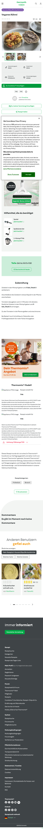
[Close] (39, 118)
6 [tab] (29, 604)
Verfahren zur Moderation (14, 740)
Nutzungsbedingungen (13, 733)
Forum (7, 684)
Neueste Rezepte (11, 657)
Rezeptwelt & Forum (12, 687)
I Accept (28, 174)
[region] (21, 148)
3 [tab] (20, 604)
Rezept (7, 647)
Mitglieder (8, 694)
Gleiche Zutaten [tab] (22, 557)
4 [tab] (23, 604)
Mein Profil (18, 666)
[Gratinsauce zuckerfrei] (31, 571)
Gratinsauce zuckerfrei (29, 587)
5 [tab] (26, 604)
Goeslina (25, 97)
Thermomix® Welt (11, 691)
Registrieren (9, 672)
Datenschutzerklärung (13, 769)
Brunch (27, 482)
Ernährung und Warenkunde (15, 703)
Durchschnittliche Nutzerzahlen (16, 749)
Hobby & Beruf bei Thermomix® (16, 710)
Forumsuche (9, 722)
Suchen (7, 715)
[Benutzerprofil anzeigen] (14, 98)
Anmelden (8, 669)
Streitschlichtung (11, 760)
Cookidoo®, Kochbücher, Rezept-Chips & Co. (21, 700)
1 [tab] (14, 604)
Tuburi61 (30, 591)
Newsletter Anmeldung (14, 632)
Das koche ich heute (12, 706)
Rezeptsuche (9, 651)
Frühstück (16, 482)
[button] (2, 3)
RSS (6, 790)
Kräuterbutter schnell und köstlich (9, 587)
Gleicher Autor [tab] (8, 557)
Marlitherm (10, 591)
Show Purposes (13, 174)
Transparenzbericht (12, 752)
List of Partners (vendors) (12, 169)
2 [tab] (17, 604)
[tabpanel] (21, 585)
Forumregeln (9, 737)
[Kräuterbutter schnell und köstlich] (11, 571)
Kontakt (8, 787)
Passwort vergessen (12, 675)
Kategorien (9, 654)
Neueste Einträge (11, 679)
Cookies (8, 772)
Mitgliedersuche (10, 725)
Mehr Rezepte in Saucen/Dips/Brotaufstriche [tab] (19, 552)
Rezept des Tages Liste (13, 660)
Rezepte (8, 697)
